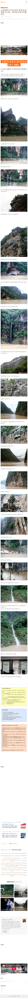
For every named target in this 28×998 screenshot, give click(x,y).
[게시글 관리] (6, 844)
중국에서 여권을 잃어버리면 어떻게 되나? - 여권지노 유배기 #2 (11, 855)
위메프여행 (13, 713)
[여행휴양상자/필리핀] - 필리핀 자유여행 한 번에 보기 (13, 736)
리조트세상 (5, 700)
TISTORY (14, 996)
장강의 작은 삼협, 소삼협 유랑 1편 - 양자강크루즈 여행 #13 (11, 867)
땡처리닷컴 (5, 694)
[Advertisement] (14, 32)
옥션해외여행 (5, 696)
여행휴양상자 (4, 850)
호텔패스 (4, 702)
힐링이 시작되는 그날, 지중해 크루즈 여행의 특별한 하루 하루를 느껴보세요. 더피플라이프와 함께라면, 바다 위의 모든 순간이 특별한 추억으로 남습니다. (10, 836)
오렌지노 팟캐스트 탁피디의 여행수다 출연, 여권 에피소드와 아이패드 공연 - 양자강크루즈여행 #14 (12, 865)
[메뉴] (26, 2)
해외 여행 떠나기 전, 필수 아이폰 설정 (9, 718)
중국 (10, 850)
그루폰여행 (17, 713)
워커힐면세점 (10, 712)
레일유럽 (4, 701)
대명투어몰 (5, 699)
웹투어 (4, 703)
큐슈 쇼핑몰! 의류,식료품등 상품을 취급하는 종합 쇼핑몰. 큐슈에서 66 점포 (9, 826)
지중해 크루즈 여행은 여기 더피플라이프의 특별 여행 (10, 833)
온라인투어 (5, 692)
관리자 (18, 996)
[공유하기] (4, 844)
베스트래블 (5, 690)
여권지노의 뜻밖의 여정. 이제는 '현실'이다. (11, 858)
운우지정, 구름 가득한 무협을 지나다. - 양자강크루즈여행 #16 (11, 863)
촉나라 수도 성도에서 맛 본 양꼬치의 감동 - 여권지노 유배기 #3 (11, 853)
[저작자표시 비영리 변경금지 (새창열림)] (15, 843)
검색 (26, 981)
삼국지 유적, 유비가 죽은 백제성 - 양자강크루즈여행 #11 (11, 872)
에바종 (4, 697)
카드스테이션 (14, 714)
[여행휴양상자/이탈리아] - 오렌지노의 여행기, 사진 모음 (14, 727)
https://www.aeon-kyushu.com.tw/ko (10, 822)
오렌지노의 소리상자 (7, 919)
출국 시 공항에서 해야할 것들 (8, 719)
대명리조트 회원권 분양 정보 (13, 715)
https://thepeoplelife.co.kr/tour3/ (9, 831)
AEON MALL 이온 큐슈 (7, 824)
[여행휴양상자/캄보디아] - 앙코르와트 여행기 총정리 (13, 750)
